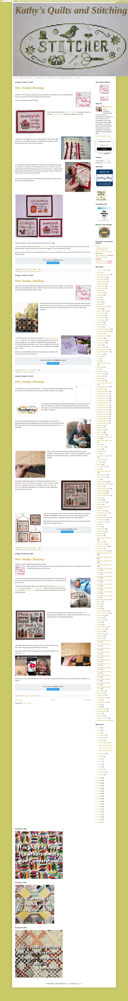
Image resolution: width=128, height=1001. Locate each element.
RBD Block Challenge (103, 599)
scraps (99, 622)
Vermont (99, 713)
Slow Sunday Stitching (26, 77)
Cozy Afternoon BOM (103, 352)
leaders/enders (101, 475)
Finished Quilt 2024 (103, 421)
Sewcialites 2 (101, 633)
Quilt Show (100, 535)
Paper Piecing (101, 510)
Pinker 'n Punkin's (71, 112)
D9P (98, 361)
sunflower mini (45, 246)
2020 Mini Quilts (102, 277)
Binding (99, 308)
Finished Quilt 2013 (103, 393)
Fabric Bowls (101, 371)
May (100, 764)
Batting (99, 299)
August (101, 756)
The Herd (77, 77)
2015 (99, 798)
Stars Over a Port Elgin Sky (104, 251)
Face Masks (100, 376)
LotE (98, 479)
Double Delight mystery (104, 363)
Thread (99, 700)
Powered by (100, 153)
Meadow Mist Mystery (103, 484)
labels (99, 469)
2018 (99, 791)
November (102, 738)
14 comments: (33, 547)
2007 (99, 819)
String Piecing (101, 695)
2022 (99, 780)
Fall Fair (99, 378)
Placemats (100, 515)
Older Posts (87, 700)
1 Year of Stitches (102, 270)
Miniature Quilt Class (103, 488)
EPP (98, 369)
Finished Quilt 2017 (103, 405)
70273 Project (101, 283)
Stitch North (100, 693)
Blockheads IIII (101, 320)
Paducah (99, 504)
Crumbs (99, 356)
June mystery (101, 460)
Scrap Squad (101, 620)
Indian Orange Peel (101, 250)
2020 (99, 785)
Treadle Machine (102, 702)
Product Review (102, 520)
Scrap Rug (100, 617)
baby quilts (100, 295)
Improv (99, 449)
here (23, 653)
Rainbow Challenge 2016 (104, 564)
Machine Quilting (102, 482)
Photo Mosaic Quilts (103, 513)
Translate (108, 163)
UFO (98, 706)
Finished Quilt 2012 (103, 391)
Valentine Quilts (101, 711)
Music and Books (30, 590)
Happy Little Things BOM (104, 440)
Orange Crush (101, 502)
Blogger (79, 983)
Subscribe (104, 149)
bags (98, 297)
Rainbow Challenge (103, 551)
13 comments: (33, 695)
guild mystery (101, 430)
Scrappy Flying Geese (102, 248)
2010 (99, 811)
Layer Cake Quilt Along (104, 471)
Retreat (99, 602)
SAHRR (99, 608)
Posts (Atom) (27, 703)
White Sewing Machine (104, 720)
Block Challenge (102, 311)
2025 (99, 730)
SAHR (99, 606)
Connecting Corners (103, 349)
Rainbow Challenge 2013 (104, 553)
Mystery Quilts (101, 493)
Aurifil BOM (100, 293)
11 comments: (33, 269)
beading (99, 302)
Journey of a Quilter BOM (104, 456)
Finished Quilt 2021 (103, 414)
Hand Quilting (101, 434)
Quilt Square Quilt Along (104, 538)
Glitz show (100, 427)
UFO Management (52, 77)
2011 (99, 809)
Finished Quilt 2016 (103, 402)
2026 (99, 727)
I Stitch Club (100, 447)
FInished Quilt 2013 (103, 396)
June (100, 761)
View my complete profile (103, 136)
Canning (99, 327)
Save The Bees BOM (103, 613)
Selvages (100, 624)
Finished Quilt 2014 (103, 398)
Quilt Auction (101, 529)
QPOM (99, 526)
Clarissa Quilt (101, 342)
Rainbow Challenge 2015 (104, 561)
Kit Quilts (100, 462)
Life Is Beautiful (101, 477)
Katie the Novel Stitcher (28, 483)
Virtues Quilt (100, 716)
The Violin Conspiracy (47, 483)
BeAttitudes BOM (102, 306)
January (101, 774)
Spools (98, 246)
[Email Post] (39, 269)
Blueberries (100, 324)
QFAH (99, 524)
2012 (99, 806)
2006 (99, 822)
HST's (99, 444)
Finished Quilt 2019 (103, 409)
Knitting (99, 464)
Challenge (100, 333)
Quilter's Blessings (101, 255)
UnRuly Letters (101, 709)
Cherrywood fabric (102, 336)
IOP (98, 453)
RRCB (99, 604)
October (101, 740)
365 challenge (101, 279)
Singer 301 (100, 638)
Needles (99, 497)
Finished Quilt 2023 (103, 418)
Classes (99, 345)
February (102, 772)
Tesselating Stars (102, 697)
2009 (99, 814)
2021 (99, 783)
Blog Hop (100, 322)
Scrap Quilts (100, 615)
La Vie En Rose (101, 466)
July (100, 759)
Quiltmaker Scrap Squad (66, 77)
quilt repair (100, 533)
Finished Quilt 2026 (103, 423)
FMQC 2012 (100, 425)
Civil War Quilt (101, 340)
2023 (99, 778)
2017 (99, 793)
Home (15, 77)
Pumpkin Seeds (102, 522)
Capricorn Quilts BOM (103, 329)
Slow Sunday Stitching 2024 (33, 271)
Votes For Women (102, 718)
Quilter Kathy (108, 106)
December (102, 735)
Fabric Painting (101, 374)
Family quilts (101, 380)
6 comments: (32, 370)
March (101, 769)
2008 (99, 817)
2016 (99, 796)
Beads (99, 304)
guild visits (100, 432)
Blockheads (100, 315)
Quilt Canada (101, 531)
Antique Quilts (101, 288)
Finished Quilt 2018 (103, 407)
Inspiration (100, 451)
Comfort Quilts (101, 347)
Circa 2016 (100, 338)
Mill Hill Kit (100, 486)
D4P (98, 358)
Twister (99, 704)
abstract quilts (101, 286)
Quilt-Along (100, 542)
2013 (99, 804)
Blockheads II (101, 318)
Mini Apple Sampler (58, 114)
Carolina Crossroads (103, 331)
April (100, 767)
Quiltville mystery (102, 546)
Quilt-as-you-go (101, 544)
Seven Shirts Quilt (102, 627)
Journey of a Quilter (101, 257)
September (102, 754)
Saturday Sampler (102, 611)
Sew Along (100, 631)
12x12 (99, 272)
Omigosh (100, 500)
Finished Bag (101, 389)
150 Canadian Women (103, 274)
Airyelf (67, 983)
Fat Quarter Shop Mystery (105, 383)
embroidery (100, 367)
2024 (99, 733)
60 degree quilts (102, 281)
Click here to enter (53, 263)
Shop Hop (100, 636)
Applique (99, 290)
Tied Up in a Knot (101, 263)
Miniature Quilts (101, 491)
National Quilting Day (103, 495)
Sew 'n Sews (101, 629)
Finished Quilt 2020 (103, 412)
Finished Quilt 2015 (103, 400)
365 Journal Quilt (101, 261)
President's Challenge (103, 517)
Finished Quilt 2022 (103, 416)
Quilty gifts (100, 548)
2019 (99, 788)
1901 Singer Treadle (39, 77)
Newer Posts (19, 700)
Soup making (101, 691)
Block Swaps (101, 313)
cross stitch (23, 271)
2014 (99, 801)
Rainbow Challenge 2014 (104, 557)
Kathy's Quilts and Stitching (71, 10)
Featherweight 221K (103, 387)
